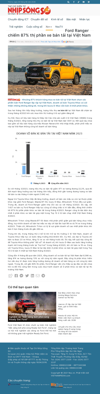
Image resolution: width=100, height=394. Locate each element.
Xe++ (49, 26)
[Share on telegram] (43, 276)
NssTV (59, 26)
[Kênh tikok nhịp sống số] (78, 2)
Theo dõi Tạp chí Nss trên (51, 42)
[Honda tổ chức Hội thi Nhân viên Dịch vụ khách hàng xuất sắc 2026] (88, 317)
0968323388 (76, 368)
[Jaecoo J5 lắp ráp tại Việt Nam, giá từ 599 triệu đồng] (88, 306)
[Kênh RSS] (89, 2)
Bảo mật (71, 19)
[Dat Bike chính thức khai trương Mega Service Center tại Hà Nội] (88, 294)
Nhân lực (84, 19)
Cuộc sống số (34, 26)
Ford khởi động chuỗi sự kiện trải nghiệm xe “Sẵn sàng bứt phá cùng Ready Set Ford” (29, 317)
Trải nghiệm (16, 26)
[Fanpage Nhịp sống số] (74, 2)
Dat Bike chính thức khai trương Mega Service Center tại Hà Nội (69, 295)
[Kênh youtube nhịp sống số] (83, 2)
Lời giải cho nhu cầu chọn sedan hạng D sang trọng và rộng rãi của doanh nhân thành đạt (69, 330)
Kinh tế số (57, 19)
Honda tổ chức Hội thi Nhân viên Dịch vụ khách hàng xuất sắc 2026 (69, 317)
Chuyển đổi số (39, 19)
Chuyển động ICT (18, 19)
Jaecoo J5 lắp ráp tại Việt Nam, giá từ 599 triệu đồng (69, 306)
